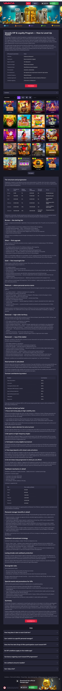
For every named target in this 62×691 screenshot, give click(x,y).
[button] (1, 14)
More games (31, 173)
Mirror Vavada (31, 85)
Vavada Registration (31, 621)
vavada (1, 0)
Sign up (28, 3)
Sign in (35, 3)
